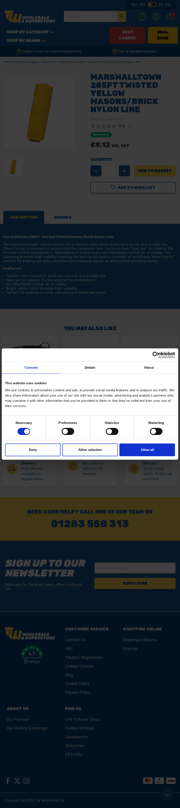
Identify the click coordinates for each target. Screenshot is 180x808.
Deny (33, 450)
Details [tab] (90, 367)
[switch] (68, 431)
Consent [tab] (31, 367)
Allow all (147, 450)
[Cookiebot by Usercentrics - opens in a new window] (156, 355)
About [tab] (149, 367)
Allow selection (90, 450)
